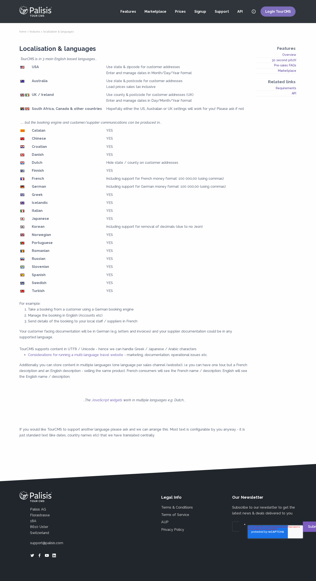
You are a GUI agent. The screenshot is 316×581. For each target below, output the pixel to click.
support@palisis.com (46, 543)
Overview (289, 54)
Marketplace (155, 11)
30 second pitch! (284, 60)
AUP (165, 522)
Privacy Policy (172, 530)
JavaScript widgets (107, 400)
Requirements (286, 88)
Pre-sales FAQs (285, 65)
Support (222, 11)
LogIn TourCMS (278, 11)
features (35, 31)
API (239, 11)
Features (128, 11)
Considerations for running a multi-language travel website (75, 355)
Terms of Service (175, 515)
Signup (200, 11)
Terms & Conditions (177, 507)
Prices (180, 11)
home (22, 31)
